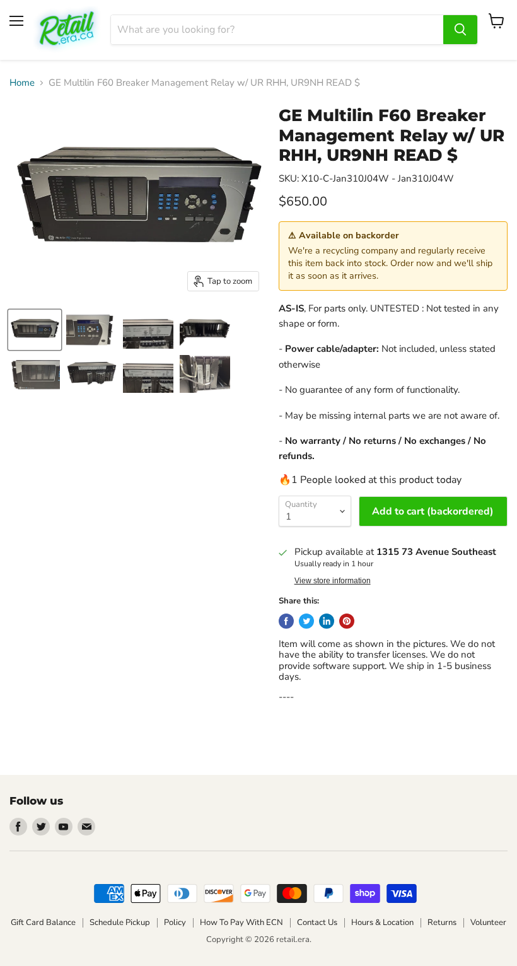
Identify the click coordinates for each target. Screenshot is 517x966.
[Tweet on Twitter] (306, 621)
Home (22, 83)
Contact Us (317, 922)
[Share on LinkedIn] (326, 621)
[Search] (460, 29)
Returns (441, 922)
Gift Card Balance (43, 922)
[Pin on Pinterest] (346, 621)
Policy (175, 922)
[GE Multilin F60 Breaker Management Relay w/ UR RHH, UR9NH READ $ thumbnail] (34, 330)
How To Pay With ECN (241, 922)
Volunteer (488, 922)
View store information (332, 580)
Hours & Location (382, 922)
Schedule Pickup (120, 922)
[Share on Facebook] (286, 621)
